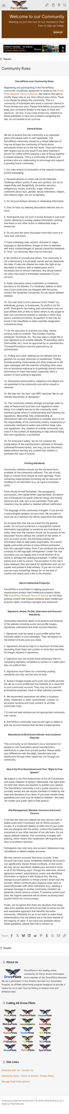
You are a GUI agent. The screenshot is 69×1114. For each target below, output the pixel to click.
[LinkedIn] (12, 1107)
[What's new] (59, 5)
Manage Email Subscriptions (16, 1081)
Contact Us (27, 1070)
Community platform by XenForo (32, 1100)
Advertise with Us (11, 1070)
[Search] (65, 5)
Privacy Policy (47, 1076)
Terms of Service (29, 1076)
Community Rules (10, 1076)
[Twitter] (17, 1107)
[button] (4, 5)
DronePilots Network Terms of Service (28, 595)
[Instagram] (7, 1107)
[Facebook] (3, 1107)
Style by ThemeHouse (13, 1103)
